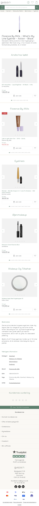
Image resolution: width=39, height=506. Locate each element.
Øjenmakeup (19, 214)
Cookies (19, 504)
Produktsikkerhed (14, 383)
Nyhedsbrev (6, 431)
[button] (3, 71)
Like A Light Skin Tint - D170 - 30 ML (13, 138)
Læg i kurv (17, 96)
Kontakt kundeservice (9, 417)
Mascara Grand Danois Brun (11, 244)
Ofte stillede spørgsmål (10, 422)
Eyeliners (19, 161)
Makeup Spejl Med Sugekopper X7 (12, 298)
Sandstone (5, 246)
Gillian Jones (5, 300)
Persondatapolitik (17, 502)
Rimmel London (6, 194)
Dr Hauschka (5, 86)
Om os (4, 436)
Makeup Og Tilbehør (19, 268)
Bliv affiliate (6, 446)
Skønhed (12, 356)
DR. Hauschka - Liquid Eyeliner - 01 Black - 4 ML (17, 84)
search (37, 7)
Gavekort (5, 441)
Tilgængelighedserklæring (29, 502)
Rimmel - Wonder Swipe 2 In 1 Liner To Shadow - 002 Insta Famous (18, 191)
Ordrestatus (6, 427)
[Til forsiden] (6, 2)
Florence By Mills (19, 108)
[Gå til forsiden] (19, 467)
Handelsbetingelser (7, 502)
